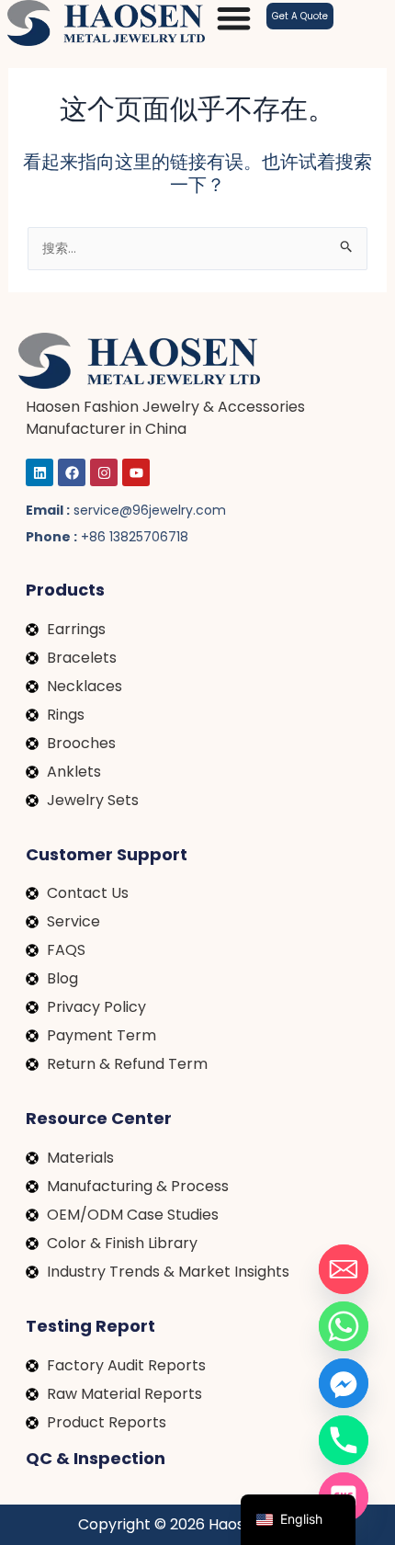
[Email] (343, 1269)
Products (65, 589)
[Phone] (343, 1440)
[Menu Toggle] (234, 18)
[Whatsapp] (343, 1326)
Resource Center (99, 1118)
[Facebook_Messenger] (343, 1383)
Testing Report (90, 1325)
